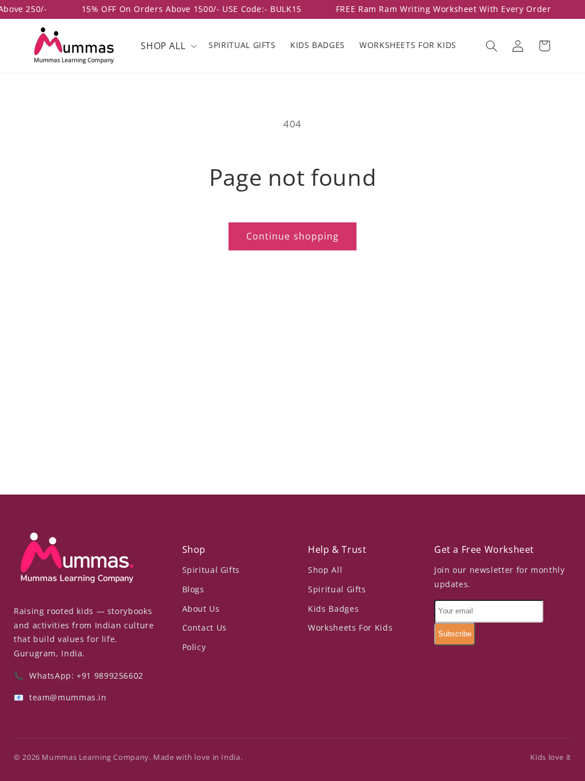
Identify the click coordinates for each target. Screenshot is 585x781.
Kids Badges (333, 608)
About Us (201, 608)
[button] (168, 46)
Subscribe (454, 633)
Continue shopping (292, 236)
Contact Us (204, 627)
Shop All (325, 569)
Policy (194, 646)
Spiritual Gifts (211, 569)
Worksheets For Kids (350, 627)
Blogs (193, 589)
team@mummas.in (66, 697)
